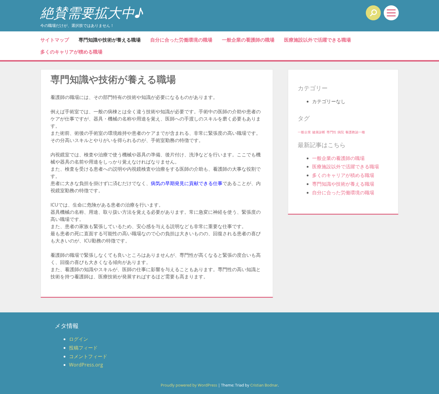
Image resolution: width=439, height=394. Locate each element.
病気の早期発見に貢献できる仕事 (186, 183)
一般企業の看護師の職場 (248, 39)
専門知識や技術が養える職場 (110, 39)
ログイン (78, 339)
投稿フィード (83, 347)
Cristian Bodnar (264, 385)
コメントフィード (88, 356)
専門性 (331, 132)
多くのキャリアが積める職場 (71, 51)
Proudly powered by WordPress (189, 385)
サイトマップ (54, 39)
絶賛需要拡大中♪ (91, 12)
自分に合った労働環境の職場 (181, 39)
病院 (340, 132)
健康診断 (318, 132)
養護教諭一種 (355, 132)
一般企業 (304, 132)
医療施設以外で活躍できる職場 (317, 39)
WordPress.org (86, 364)
